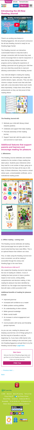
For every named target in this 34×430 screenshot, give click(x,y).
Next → (11, 370)
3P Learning (6, 390)
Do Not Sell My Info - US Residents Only (20, 401)
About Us (9, 394)
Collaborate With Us (24, 399)
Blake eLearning (17, 385)
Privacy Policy (8, 396)
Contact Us (15, 399)
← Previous (5, 370)
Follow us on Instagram (11, 413)
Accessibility (5, 401)
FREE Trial (17, 363)
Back (3, 374)
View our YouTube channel (20, 413)
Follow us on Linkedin (22, 413)
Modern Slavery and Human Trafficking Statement (16, 404)
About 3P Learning (18, 394)
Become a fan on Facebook (17, 413)
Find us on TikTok (14, 413)
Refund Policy (6, 399)
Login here (21, 345)
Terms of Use (27, 394)
